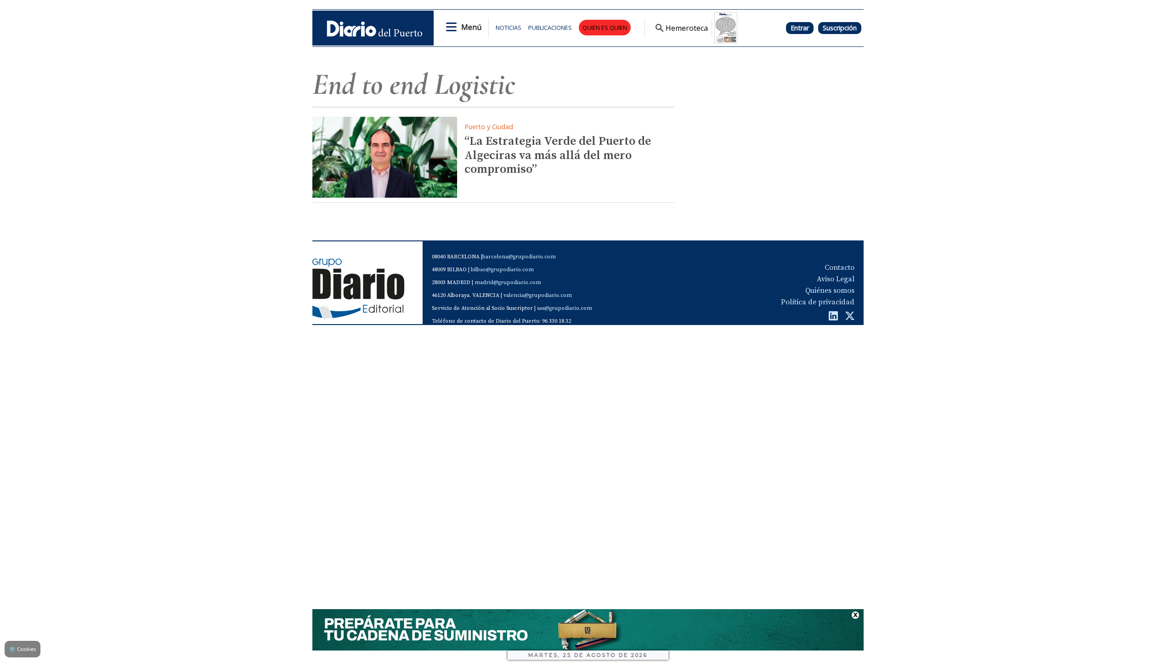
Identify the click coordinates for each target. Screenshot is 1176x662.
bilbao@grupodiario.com (502, 269)
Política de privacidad (817, 302)
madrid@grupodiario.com (508, 282)
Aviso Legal (835, 279)
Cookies (22, 648)
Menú (471, 27)
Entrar (800, 27)
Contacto (839, 267)
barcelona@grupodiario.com (519, 256)
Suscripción (840, 27)
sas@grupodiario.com (564, 308)
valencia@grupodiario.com (537, 295)
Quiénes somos (829, 290)
